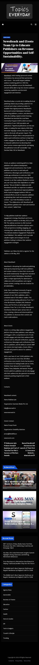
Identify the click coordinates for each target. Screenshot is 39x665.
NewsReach (7, 75)
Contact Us (11, 661)
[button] (31, 24)
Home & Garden (8, 619)
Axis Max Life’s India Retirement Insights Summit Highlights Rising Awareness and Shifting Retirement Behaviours (18, 555)
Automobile (7, 595)
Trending (6, 638)
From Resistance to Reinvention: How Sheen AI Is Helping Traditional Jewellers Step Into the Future (18, 562)
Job (4, 624)
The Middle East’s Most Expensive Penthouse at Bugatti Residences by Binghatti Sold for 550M (18, 569)
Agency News (7, 37)
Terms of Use (27, 661)
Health (5, 614)
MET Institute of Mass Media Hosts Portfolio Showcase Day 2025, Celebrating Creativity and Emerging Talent (18, 546)
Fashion (5, 609)
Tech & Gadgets (8, 628)
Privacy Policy (18, 661)
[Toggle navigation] (36, 24)
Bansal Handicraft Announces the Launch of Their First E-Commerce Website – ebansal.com (27, 449)
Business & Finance (9, 599)
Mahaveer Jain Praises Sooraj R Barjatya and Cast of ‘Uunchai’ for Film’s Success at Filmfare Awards (11, 449)
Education (6, 604)
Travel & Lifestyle (8, 633)
